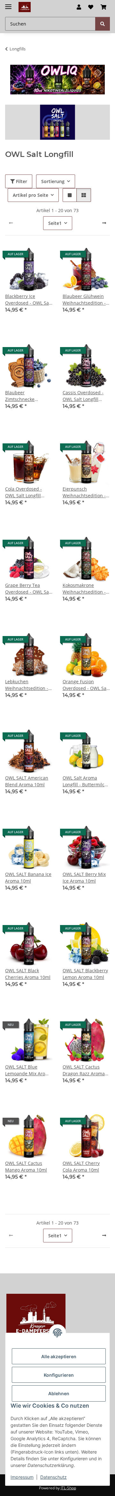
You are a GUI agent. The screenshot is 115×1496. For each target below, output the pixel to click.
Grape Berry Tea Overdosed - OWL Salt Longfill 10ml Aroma (28, 588)
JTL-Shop (68, 1488)
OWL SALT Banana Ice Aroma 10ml (28, 877)
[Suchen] (102, 24)
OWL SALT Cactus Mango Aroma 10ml (26, 1166)
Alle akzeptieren (58, 1356)
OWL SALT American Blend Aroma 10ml (26, 781)
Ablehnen (58, 1393)
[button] (79, 7)
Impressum (22, 1477)
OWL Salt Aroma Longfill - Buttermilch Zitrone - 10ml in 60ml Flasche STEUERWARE (86, 781)
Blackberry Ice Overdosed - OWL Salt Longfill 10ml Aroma (28, 299)
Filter (21, 181)
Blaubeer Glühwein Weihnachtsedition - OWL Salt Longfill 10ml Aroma (84, 299)
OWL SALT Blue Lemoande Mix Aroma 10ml (28, 1070)
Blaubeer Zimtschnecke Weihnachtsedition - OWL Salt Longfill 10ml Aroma (26, 396)
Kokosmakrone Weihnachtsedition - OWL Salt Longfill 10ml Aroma (84, 588)
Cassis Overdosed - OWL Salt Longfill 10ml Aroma (83, 396)
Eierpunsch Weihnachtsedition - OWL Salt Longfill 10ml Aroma (84, 492)
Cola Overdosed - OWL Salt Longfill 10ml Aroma (23, 492)
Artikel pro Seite (30, 195)
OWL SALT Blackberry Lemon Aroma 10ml (85, 973)
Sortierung (53, 181)
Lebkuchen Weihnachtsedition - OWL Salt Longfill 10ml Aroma (26, 685)
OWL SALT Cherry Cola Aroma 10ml (81, 1166)
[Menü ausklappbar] (8, 4)
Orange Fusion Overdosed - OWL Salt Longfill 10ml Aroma (86, 685)
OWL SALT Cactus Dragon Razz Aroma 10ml (84, 1070)
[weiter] (104, 223)
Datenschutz (53, 1477)
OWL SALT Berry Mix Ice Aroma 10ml (84, 877)
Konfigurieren (59, 1375)
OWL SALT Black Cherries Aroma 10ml (27, 973)
